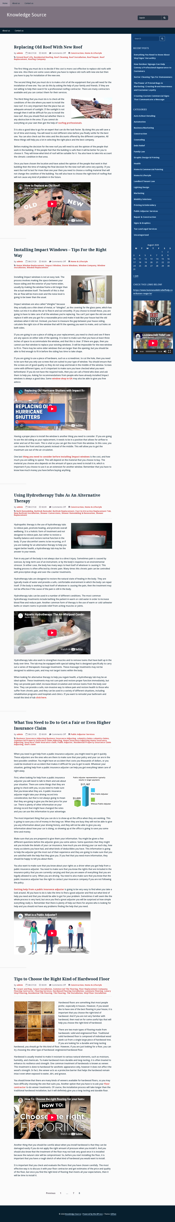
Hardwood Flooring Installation (68, 991)
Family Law (139, 151)
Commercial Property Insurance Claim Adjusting (38, 740)
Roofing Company (37, 59)
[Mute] (165, 351)
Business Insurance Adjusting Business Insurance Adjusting (46, 738)
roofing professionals (70, 123)
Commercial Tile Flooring (65, 989)
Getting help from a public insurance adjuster (39, 889)
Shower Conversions (50, 513)
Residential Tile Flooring (40, 993)
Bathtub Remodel (43, 511)
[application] (153, 343)
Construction (77, 53)
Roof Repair (93, 57)
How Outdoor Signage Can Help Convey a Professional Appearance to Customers (152, 67)
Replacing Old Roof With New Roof (48, 47)
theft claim (30, 744)
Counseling (139, 139)
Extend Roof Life (24, 57)
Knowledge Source (26, 15)
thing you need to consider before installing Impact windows (56, 456)
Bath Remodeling (24, 511)
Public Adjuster (65, 742)
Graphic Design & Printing (146, 157)
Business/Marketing (144, 128)
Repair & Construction (145, 217)
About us (16, 3)
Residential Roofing (43, 57)
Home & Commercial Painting (148, 169)
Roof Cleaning (61, 57)
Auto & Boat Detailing (144, 116)
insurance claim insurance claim (40, 742)
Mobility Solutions (142, 199)
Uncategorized (141, 235)
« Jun (135, 276)
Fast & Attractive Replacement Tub (93, 511)
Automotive (140, 122)
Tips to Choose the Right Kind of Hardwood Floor (62, 979)
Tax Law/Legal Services (145, 229)
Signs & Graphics (142, 223)
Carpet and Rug (24, 989)
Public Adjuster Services (83, 734)
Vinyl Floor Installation (95, 993)
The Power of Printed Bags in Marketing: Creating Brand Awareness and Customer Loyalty (153, 86)
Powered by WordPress (93, 1214)
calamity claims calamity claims (93, 738)
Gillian (113, 1214)
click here (41, 697)
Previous (50, 1193)
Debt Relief (139, 145)
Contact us (29, 3)
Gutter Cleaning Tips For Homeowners (153, 77)
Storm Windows (70, 265)
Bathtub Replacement (63, 511)
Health (137, 163)
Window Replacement (37, 267)
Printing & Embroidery (145, 205)
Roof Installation (77, 57)
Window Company (87, 265)
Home (4, 3)
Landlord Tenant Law (144, 181)
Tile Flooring (59, 993)
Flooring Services (43, 991)
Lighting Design (141, 187)
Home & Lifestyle (93, 53)
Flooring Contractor (24, 991)
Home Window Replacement (30, 265)
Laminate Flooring (94, 991)
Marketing (139, 193)
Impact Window (53, 265)
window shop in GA (62, 378)
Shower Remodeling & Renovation (78, 513)
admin (20, 53)
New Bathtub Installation (26, 513)
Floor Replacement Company (93, 989)
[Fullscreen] (169, 351)
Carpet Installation (42, 989)
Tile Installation (75, 993)
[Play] (136, 351)
